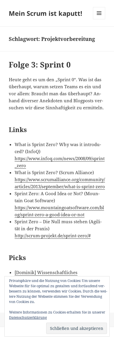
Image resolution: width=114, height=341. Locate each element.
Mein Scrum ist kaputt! (45, 13)
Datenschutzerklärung (28, 317)
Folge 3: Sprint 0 (40, 64)
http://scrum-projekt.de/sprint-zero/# (53, 235)
